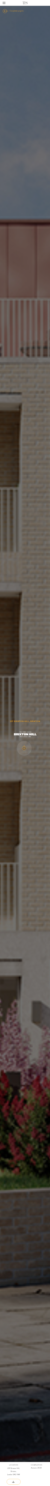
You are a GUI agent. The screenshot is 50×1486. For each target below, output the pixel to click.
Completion (36, 1465)
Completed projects (16, 11)
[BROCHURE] (14, 1482)
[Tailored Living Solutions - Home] (25, 4)
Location (13, 1465)
